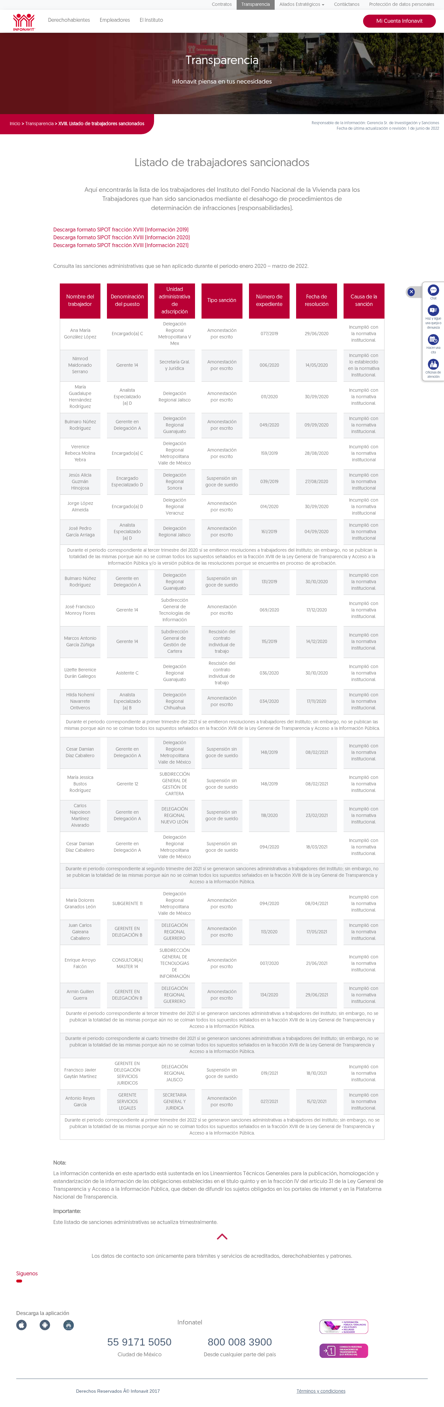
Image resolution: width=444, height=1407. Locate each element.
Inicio (15, 124)
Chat (433, 298)
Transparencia (256, 4)
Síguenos (27, 1274)
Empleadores (115, 20)
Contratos (222, 4)
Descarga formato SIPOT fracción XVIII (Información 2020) (121, 238)
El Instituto (151, 20)
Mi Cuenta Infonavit (399, 21)
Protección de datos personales (401, 4)
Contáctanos (346, 4)
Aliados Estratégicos (300, 4)
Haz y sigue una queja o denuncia (433, 323)
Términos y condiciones (321, 1391)
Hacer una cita (433, 350)
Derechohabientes (69, 20)
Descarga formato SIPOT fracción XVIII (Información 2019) (121, 230)
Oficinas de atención (433, 375)
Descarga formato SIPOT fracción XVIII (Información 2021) (121, 245)
